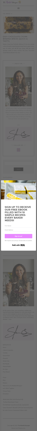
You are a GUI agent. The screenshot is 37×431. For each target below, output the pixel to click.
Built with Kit (18, 245)
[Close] (33, 183)
